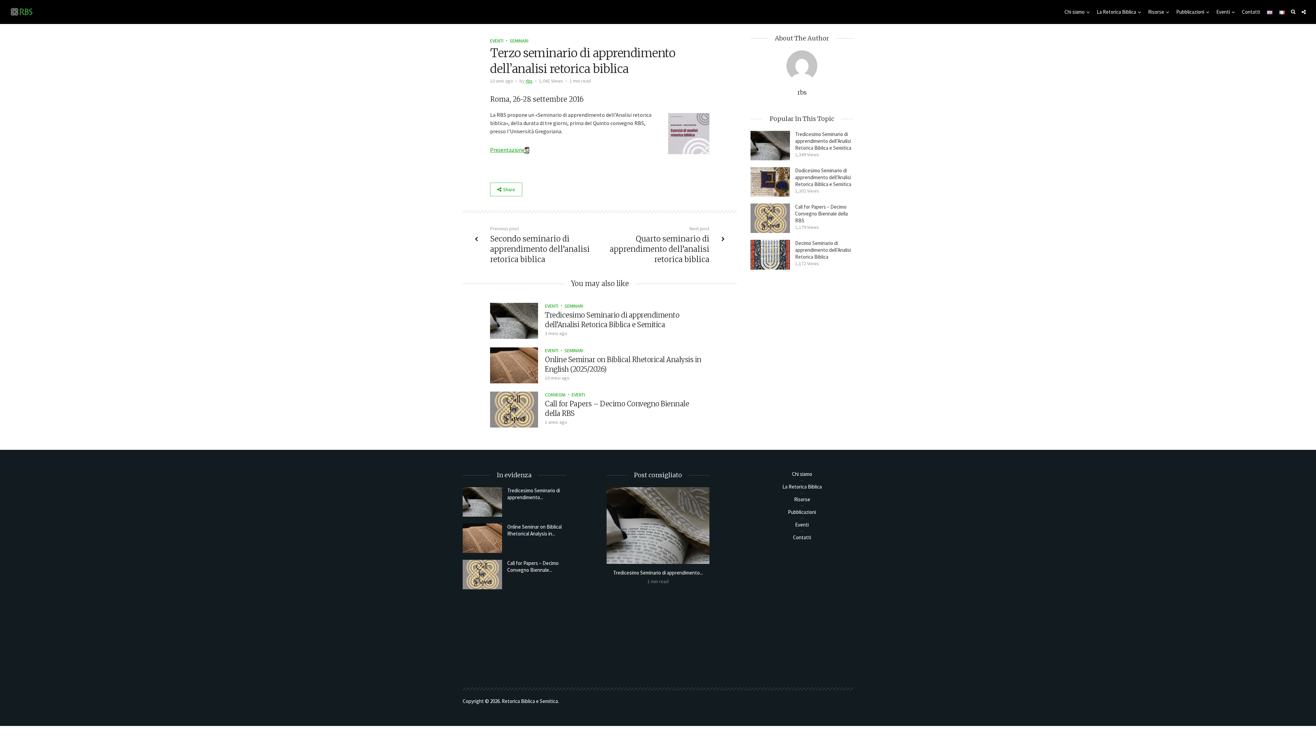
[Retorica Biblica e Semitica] (21, 11)
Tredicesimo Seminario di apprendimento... (533, 494)
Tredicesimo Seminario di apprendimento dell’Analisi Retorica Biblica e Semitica (823, 141)
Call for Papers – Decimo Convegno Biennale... (533, 566)
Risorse (1156, 12)
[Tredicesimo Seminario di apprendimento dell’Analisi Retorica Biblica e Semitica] (514, 320)
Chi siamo (1074, 12)
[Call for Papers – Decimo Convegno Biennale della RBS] (514, 409)
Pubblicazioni (1190, 12)
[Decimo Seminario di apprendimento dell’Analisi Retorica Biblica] (770, 254)
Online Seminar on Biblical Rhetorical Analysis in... (534, 530)
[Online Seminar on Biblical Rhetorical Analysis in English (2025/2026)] (514, 364)
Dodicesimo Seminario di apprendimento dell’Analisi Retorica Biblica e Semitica (823, 177)
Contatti (1251, 12)
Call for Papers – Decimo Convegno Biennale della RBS (821, 214)
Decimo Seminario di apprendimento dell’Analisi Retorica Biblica (823, 250)
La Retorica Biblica (1116, 12)
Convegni (555, 395)
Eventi (1223, 12)
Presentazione (507, 149)
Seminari (519, 41)
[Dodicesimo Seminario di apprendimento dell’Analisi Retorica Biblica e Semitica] (770, 182)
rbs (529, 81)
